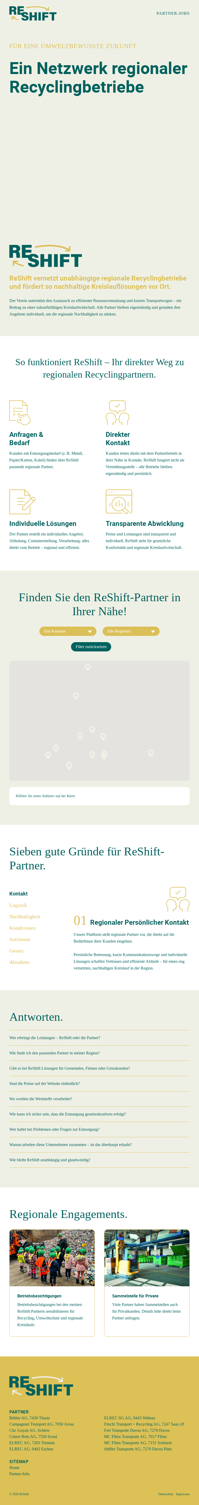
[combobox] (67, 631)
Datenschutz (165, 1494)
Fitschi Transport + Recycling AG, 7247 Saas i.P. (144, 1424)
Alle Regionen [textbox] (119, 631)
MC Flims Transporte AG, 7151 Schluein (138, 1443)
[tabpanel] (132, 932)
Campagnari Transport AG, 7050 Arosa (41, 1424)
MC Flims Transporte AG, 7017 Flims (135, 1436)
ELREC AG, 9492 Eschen (31, 1449)
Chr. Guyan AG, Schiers (29, 1430)
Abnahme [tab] (19, 962)
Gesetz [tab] (16, 950)
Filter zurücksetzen (91, 646)
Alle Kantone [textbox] (55, 631)
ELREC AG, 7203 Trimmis (32, 1443)
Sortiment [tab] (19, 939)
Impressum (183, 1494)
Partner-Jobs (19, 1474)
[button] (104, 756)
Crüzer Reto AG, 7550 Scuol (33, 1436)
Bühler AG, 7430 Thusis (29, 1418)
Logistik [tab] (18, 905)
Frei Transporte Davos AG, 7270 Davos (137, 1430)
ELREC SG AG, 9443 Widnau (129, 1418)
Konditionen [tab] (22, 928)
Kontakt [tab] (18, 893)
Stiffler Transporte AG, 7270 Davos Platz (138, 1449)
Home (14, 1467)
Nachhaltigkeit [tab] (24, 916)
